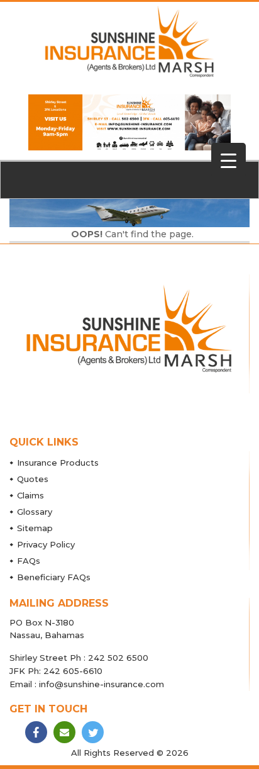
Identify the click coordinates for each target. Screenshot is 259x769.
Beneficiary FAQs (54, 577)
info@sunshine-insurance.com (101, 684)
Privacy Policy (46, 544)
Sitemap (35, 528)
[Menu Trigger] (228, 160)
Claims (30, 495)
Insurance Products (58, 462)
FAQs (28, 561)
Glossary (34, 512)
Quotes (32, 479)
